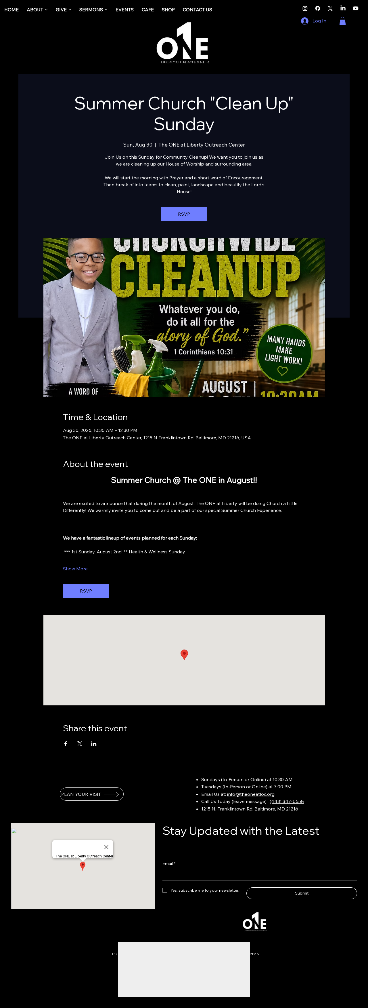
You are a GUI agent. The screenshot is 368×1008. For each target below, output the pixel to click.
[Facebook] (318, 8)
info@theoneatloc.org (251, 794)
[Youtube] (355, 8)
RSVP (184, 214)
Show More (75, 569)
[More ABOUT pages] (46, 9)
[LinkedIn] (343, 8)
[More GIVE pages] (69, 9)
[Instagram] (305, 8)
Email (168, 863)
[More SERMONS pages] (106, 9)
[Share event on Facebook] (65, 743)
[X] (330, 8)
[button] (342, 21)
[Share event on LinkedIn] (94, 743)
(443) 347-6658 (287, 801)
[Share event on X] (80, 743)
